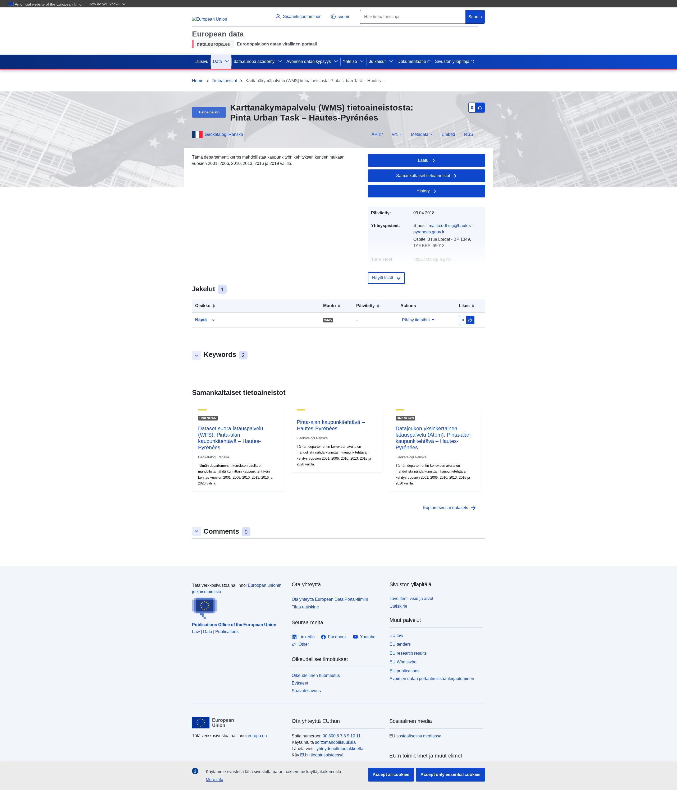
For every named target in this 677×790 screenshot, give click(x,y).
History (423, 191)
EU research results (408, 653)
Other (304, 644)
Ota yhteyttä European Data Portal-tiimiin (330, 599)
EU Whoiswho (403, 662)
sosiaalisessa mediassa (418, 736)
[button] (107, 3)
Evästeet (300, 683)
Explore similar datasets (450, 508)
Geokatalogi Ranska (224, 134)
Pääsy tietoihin (416, 320)
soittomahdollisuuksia (335, 742)
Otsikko (203, 305)
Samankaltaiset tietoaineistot (423, 175)
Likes (464, 305)
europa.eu (257, 735)
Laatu (423, 160)
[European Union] (239, 722)
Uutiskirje (398, 606)
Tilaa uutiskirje (305, 607)
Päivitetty (365, 305)
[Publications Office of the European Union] (238, 607)
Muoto (329, 305)
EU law (396, 635)
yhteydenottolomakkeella (340, 748)
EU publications (404, 671)
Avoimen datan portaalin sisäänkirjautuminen (432, 678)
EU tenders (400, 644)
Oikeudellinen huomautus (316, 675)
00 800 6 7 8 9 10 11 (342, 736)
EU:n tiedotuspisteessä (322, 755)
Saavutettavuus (306, 691)
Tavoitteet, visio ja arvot (411, 598)
